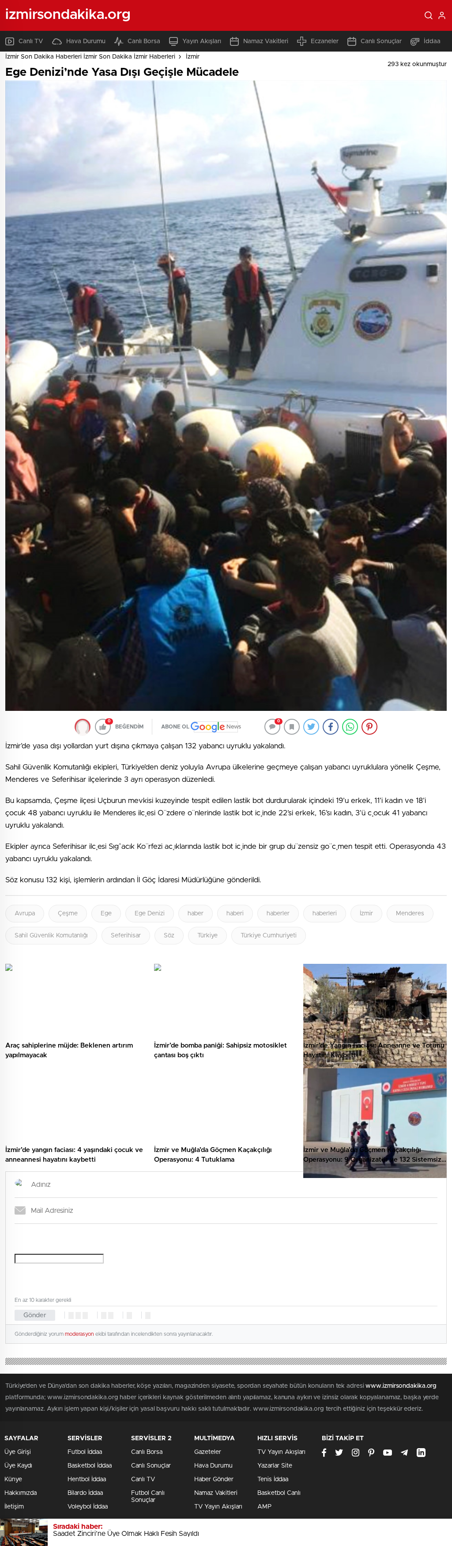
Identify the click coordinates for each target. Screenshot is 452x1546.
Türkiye (207, 936)
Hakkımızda (20, 1493)
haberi (235, 914)
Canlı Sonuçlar (381, 41)
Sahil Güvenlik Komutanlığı (51, 936)
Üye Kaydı (18, 1466)
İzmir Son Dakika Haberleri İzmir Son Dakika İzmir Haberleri (90, 57)
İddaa (432, 41)
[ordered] (103, 1315)
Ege (106, 914)
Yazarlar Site (274, 1466)
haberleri (325, 914)
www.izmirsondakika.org (401, 1386)
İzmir (193, 57)
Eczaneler (325, 41)
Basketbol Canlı (279, 1493)
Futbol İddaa (85, 1452)
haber (195, 914)
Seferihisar (126, 936)
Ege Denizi (150, 914)
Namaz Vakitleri (265, 41)
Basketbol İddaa (90, 1466)
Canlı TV (31, 41)
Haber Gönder (214, 1479)
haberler (278, 914)
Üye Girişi (17, 1452)
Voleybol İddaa (88, 1507)
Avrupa (25, 914)
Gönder (34, 1315)
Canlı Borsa (144, 41)
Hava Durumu (85, 41)
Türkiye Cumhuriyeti (269, 936)
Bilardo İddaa (85, 1493)
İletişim (14, 1507)
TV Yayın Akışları (218, 1507)
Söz (169, 936)
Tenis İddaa (272, 1479)
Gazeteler (207, 1452)
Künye (13, 1479)
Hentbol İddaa (87, 1479)
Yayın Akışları (201, 41)
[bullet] (110, 1315)
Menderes (410, 914)
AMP (264, 1507)
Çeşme (68, 914)
